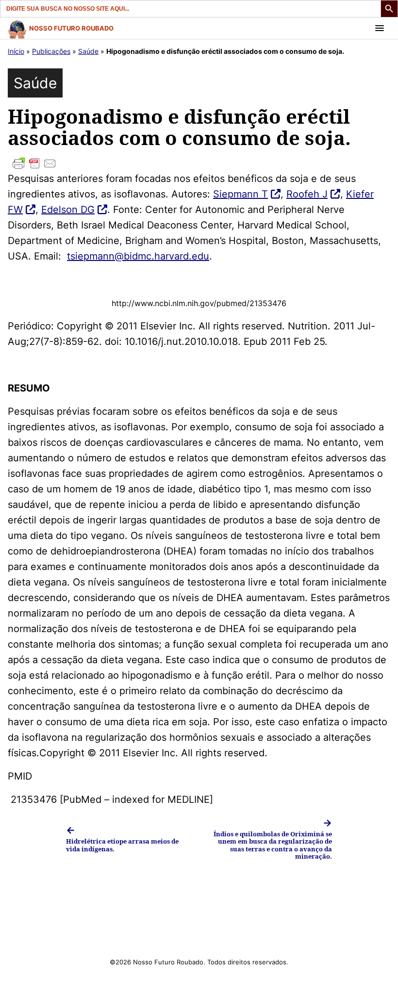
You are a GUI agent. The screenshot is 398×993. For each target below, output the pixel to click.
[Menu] (379, 28)
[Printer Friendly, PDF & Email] (199, 163)
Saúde (88, 51)
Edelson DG (68, 209)
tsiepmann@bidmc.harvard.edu (138, 256)
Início (16, 51)
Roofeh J (307, 194)
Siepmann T (240, 194)
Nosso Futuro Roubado (71, 28)
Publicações (51, 51)
